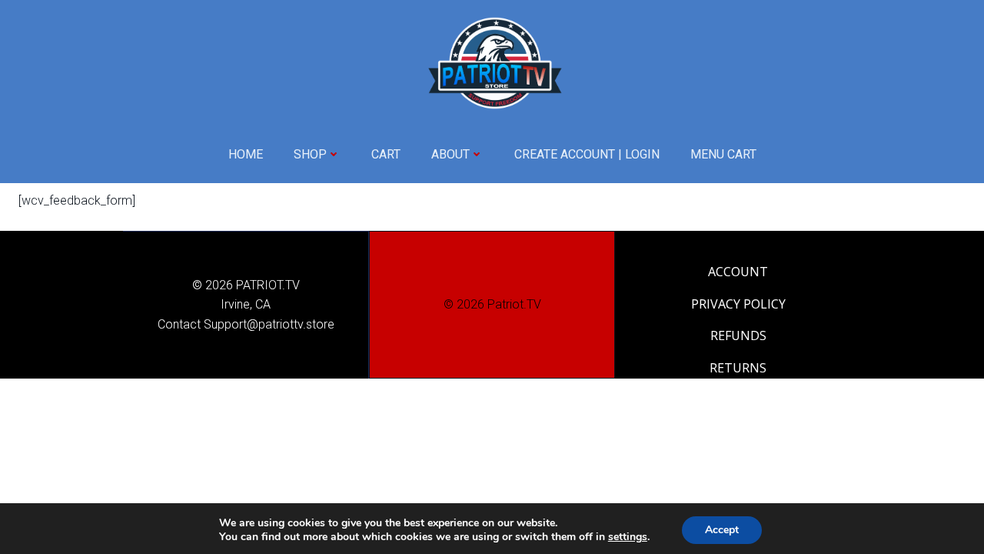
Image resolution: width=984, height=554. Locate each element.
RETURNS (738, 367)
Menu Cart (723, 154)
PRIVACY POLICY (738, 303)
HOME (245, 154)
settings (627, 537)
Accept (722, 529)
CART (386, 154)
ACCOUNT (738, 271)
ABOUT (450, 154)
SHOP (310, 154)
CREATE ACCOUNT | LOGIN (587, 154)
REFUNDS (738, 335)
